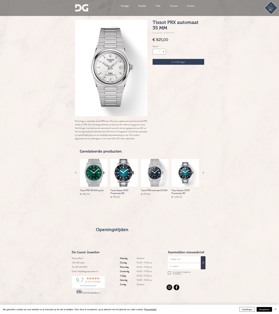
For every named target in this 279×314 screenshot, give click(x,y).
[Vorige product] (75, 172)
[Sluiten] (275, 309)
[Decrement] (155, 51)
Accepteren (264, 309)
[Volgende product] (203, 172)
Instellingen (247, 309)
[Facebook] (176, 287)
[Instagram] (169, 287)
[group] (139, 179)
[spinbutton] (159, 51)
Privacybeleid (150, 309)
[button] (270, 8)
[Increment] (164, 51)
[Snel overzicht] (94, 173)
